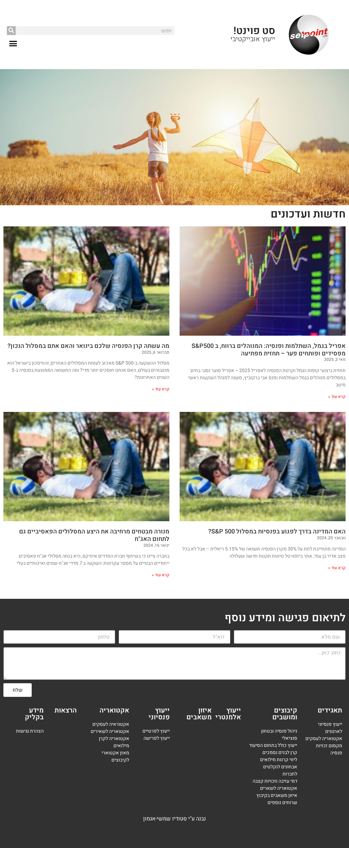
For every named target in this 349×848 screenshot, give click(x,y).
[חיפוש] (11, 30)
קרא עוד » (337, 397)
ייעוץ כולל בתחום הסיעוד (273, 745)
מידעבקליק (34, 713)
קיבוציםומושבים (284, 713)
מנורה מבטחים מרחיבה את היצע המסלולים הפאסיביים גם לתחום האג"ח (94, 535)
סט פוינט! (254, 30)
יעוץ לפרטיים (154, 731)
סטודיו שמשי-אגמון (165, 819)
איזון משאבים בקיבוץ (276, 795)
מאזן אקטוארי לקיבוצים (115, 756)
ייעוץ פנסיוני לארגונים (330, 728)
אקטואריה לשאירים (110, 731)
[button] (13, 43)
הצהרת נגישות (30, 731)
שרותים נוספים (282, 802)
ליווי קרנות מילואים (278, 759)
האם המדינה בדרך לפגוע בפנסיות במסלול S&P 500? (277, 531)
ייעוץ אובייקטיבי (252, 39)
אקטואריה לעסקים (323, 738)
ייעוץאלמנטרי (228, 713)
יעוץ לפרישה (155, 738)
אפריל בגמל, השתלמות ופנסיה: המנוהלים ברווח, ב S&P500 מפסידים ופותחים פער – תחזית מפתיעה (269, 349)
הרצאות (66, 710)
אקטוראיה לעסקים (110, 724)
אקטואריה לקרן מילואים (114, 742)
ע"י (192, 819)
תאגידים (330, 710)
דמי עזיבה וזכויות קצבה (275, 781)
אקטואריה (114, 710)
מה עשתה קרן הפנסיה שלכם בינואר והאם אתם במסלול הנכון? (88, 346)
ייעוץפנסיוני (159, 713)
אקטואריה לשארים (278, 788)
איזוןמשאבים (199, 713)
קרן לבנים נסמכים (279, 752)
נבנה (201, 819)
